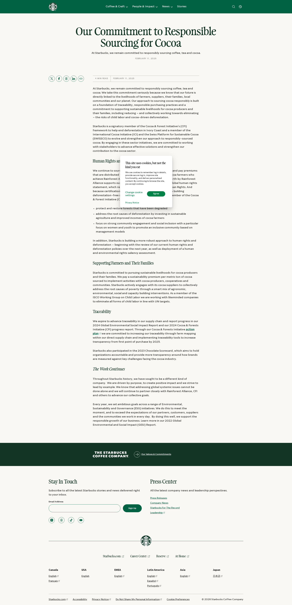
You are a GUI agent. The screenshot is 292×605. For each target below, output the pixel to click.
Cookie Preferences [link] (178, 599)
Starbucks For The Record (165, 508)
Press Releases (158, 498)
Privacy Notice (132, 203)
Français (53, 581)
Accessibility (80, 599)
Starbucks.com (112, 556)
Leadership (156, 513)
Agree (156, 194)
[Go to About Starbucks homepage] (53, 6)
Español (151, 581)
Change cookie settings (134, 193)
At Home (180, 556)
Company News (159, 503)
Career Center (138, 556)
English (52, 576)
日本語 (216, 576)
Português (153, 586)
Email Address (56, 502)
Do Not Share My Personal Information (138, 599)
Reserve (161, 556)
